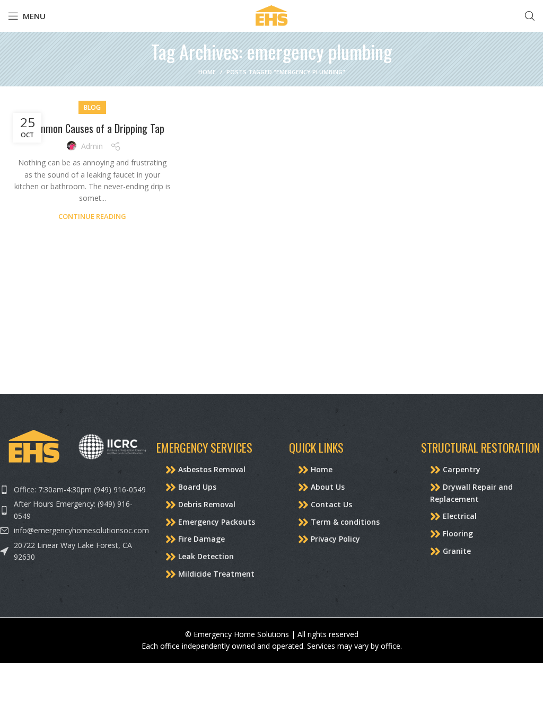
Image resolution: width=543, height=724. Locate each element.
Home (207, 72)
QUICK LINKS (316, 447)
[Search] (529, 16)
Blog (92, 107)
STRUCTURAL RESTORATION (480, 447)
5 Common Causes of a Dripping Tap (92, 128)
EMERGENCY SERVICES (204, 447)
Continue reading (92, 216)
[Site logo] (271, 15)
